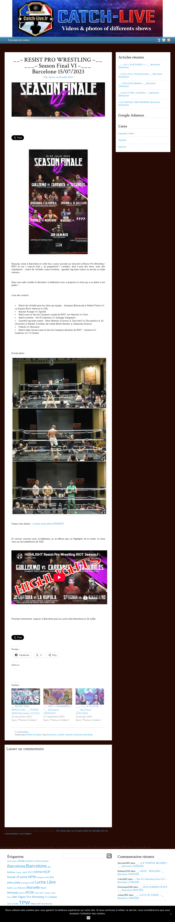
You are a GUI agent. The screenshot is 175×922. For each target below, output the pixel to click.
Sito (14, 897)
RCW (29, 892)
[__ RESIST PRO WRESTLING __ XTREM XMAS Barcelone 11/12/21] (25, 696)
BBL (49, 867)
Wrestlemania (46, 904)
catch (24, 872)
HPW (32, 877)
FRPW (38, 872)
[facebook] (158, 41)
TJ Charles (51, 896)
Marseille (33, 887)
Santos (48, 893)
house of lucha (17, 877)
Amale (21, 860)
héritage (40, 877)
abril (9, 861)
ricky (37, 893)
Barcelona (16, 866)
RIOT (41, 893)
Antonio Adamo (41, 861)
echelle (60, 735)
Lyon (15, 888)
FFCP (30, 872)
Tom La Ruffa (12, 904)
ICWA (46, 877)
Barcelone (51, 735)
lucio (9, 887)
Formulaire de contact (19, 40)
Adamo (14, 861)
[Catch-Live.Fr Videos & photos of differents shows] (87, 19)
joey (17, 882)
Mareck (22, 888)
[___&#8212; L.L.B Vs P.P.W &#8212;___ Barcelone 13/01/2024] (90, 696)
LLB (32, 882)
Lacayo (25, 882)
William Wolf (35, 904)
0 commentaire (22, 732)
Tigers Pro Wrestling (31, 897)
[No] (170, 914)
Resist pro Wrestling (83, 735)
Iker (52, 877)
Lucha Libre (45, 882)
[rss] (168, 41)
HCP (46, 872)
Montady (12, 892)
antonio (30, 861)
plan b (22, 893)
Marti (43, 888)
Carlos (18, 872)
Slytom (51, 77)
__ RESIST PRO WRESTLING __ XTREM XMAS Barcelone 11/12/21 (25, 710)
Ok (88, 918)
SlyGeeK (122, 140)
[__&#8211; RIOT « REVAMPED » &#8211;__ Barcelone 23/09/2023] (57, 696)
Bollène (11, 872)
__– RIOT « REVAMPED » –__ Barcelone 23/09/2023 (57, 710)
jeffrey (10, 882)
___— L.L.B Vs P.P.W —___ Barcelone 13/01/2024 (89, 710)
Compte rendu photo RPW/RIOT (48, 523)
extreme (69, 735)
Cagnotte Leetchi (126, 134)
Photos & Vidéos (34, 735)
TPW (24, 902)
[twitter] (163, 41)
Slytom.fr (122, 147)
